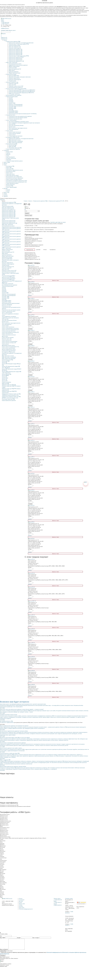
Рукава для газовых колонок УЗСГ (16, 86)
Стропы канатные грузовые (14, 133)
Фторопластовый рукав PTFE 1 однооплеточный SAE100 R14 (22, 90)
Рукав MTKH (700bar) (13, 112)
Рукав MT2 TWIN (12, 108)
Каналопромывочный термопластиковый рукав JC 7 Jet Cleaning (22, 113)
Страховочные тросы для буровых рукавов (18, 117)
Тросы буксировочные (13, 129)
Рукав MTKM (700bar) (13, 111)
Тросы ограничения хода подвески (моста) (18, 128)
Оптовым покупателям (11, 158)
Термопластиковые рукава (14, 45)
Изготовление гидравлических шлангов (14, 170)
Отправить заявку (4, 30)
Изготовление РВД (10, 166)
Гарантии (8, 153)
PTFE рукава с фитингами (14, 94)
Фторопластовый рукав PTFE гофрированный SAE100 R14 (21, 92)
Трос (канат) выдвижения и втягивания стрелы (19, 121)
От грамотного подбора (5, 722)
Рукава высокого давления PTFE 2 (16, 57)
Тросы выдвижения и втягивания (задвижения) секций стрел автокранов (24, 122)
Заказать (27, 213)
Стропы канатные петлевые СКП (9, 342)
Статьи (7, 155)
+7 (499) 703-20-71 (5, 23)
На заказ (30, 328)
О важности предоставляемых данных (14, 161)
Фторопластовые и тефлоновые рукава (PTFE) (19, 44)
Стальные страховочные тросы (15, 119)
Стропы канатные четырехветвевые (9, 341)
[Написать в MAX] (86, 483)
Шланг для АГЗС (12, 84)
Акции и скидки (7, 162)
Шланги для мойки (13, 67)
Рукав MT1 (11, 100)
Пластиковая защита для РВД (15, 147)
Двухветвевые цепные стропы (8, 345)
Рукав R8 (11, 99)
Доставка (5, 188)
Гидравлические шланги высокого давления (18, 65)
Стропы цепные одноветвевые (8, 348)
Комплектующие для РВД (11, 143)
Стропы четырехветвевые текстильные (10, 328)
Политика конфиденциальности (26, 909)
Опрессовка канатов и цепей (12, 175)
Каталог (5, 40)
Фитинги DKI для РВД (6, 374)
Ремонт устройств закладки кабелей (14, 179)
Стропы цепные (12, 134)
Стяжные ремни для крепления (15, 136)
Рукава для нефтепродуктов (15, 48)
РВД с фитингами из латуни (15, 140)
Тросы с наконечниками (11, 120)
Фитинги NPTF (5, 378)
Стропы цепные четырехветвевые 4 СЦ (10, 346)
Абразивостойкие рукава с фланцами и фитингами (20, 77)
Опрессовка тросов (10, 174)
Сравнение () (4, 38)
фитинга (12, 722)
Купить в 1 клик (28, 215)
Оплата (7, 191)
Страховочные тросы (10, 115)
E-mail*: (19, 937)
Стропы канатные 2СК (6, 340)
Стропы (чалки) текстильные (15, 132)
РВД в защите (12, 70)
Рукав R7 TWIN (12, 103)
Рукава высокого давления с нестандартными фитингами (21, 42)
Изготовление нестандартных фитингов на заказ (16, 180)
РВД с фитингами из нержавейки (16, 141)
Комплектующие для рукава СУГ (16, 87)
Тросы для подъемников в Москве (16, 125)
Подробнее (2, 199)
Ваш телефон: (36, 937)
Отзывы (5, 193)
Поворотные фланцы (6, 382)
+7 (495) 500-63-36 (5, 22)
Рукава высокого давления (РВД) (13, 41)
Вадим (2, 19)
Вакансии (8, 154)
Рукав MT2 (11, 101)
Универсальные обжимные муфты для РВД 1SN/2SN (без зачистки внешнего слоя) (11, 394)
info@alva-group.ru (5, 28)
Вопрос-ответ (6, 192)
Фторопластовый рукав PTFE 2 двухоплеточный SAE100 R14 (22, 91)
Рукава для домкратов (13, 71)
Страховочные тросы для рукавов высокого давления (20, 116)
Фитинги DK (4, 362)
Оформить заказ (3, 966)
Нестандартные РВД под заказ (12, 137)
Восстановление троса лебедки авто (14, 176)
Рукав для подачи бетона (14, 78)
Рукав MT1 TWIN (12, 107)
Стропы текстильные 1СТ (7, 333)
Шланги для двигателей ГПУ (15, 69)
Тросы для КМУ (12, 124)
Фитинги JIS (4, 379)
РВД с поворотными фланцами (15, 142)
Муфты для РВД (12, 146)
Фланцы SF (4, 376)
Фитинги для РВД (12, 145)
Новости (5, 163)
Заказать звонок (12, 30)
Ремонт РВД (8, 167)
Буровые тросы (12, 126)
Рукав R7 (11, 98)
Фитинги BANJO (5, 375)
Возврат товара (9, 151)
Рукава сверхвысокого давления (13, 149)
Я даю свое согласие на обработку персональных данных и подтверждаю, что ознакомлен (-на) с (43, 953)
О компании (6, 150)
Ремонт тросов (9, 172)
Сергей (2, 21)
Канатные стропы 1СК (6, 338)
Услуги (5, 164)
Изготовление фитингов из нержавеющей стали (16, 182)
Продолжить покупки (4, 965)
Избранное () (4, 37)
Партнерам (8, 159)
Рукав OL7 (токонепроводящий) (15, 104)
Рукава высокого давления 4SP (8, 216)
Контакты (5, 195)
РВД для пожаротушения (14, 66)
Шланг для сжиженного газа (15, 46)
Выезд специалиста (10, 184)
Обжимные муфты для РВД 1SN (9, 384)
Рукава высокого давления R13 (15, 58)
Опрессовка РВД (9, 168)
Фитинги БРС (5, 380)
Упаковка (8, 189)
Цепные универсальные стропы (9, 349)
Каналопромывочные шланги (15, 63)
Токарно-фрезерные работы (12, 183)
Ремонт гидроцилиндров (11, 187)
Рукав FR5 (11, 109)
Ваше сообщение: (4, 949)
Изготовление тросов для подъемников (14, 178)
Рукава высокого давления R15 (15, 59)
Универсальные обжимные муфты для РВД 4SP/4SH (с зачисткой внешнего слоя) (11, 397)
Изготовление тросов (10, 171)
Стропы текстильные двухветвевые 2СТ (10, 329)
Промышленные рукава (11, 74)
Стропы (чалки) (9, 130)
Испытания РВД (9, 185)
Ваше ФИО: (2, 937)
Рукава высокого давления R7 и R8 (16, 61)
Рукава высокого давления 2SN (15, 53)
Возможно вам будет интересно (14, 701)
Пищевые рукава (12, 80)
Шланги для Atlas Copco (14, 75)
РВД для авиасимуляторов (14, 73)
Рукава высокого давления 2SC (15, 52)
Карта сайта (21, 907)
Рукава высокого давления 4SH (15, 54)
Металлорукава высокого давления (13, 95)
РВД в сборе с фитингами (11, 62)
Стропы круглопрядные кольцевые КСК (10, 332)
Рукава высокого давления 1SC (15, 49)
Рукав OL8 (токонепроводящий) (15, 105)
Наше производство (10, 157)
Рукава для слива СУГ (13, 83)
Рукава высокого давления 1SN (15, 50)
